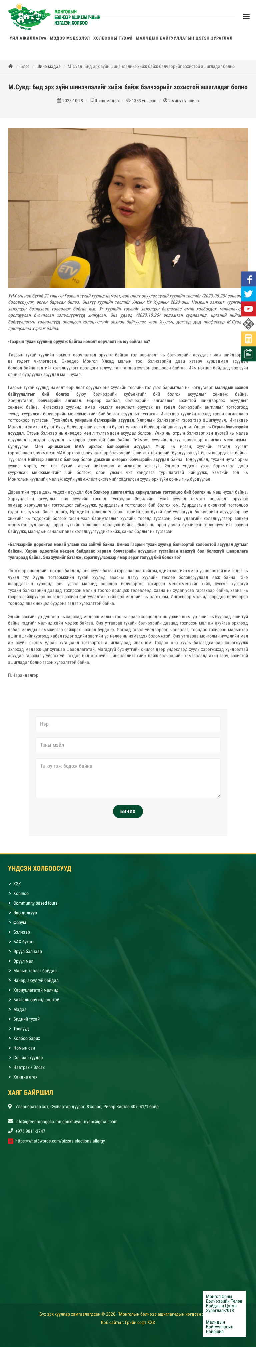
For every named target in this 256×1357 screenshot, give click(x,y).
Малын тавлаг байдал (35, 974)
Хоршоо (21, 896)
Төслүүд (21, 1032)
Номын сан (24, 1051)
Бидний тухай (26, 1022)
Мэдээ (20, 1012)
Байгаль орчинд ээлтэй (36, 1003)
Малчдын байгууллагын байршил (219, 1326)
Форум (19, 925)
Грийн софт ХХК (140, 1325)
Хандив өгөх (25, 1080)
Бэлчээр (21, 935)
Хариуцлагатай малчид (36, 993)
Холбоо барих (26, 1041)
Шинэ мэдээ (48, 69)
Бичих (128, 814)
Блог (24, 69)
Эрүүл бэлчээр (27, 954)
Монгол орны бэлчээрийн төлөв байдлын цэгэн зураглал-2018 (224, 1303)
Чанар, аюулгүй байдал (36, 983)
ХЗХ (17, 887)
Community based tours (35, 906)
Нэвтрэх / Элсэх (29, 1070)
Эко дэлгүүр (25, 916)
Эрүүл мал (23, 964)
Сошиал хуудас (28, 1061)
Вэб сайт (109, 1325)
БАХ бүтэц (23, 945)
